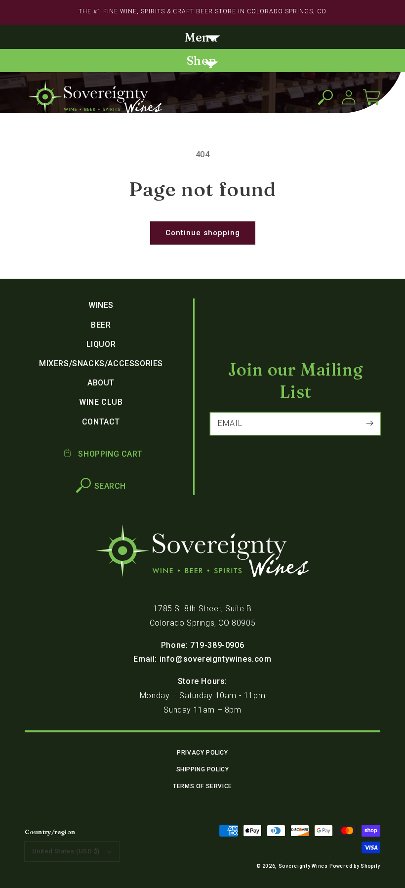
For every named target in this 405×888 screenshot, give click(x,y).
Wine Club (100, 402)
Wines (101, 305)
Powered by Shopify (354, 866)
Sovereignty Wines (303, 866)
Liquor (101, 344)
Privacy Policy (202, 752)
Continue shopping (202, 232)
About (101, 382)
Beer (101, 325)
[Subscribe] (369, 423)
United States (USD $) (65, 851)
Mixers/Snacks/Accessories (101, 363)
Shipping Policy (202, 769)
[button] (202, 38)
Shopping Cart (109, 454)
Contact (101, 421)
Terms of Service (202, 786)
